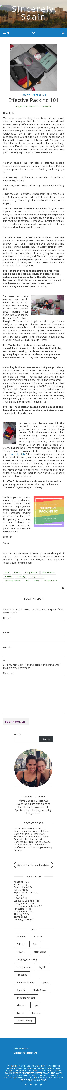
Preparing (39, 95)
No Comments (43, 106)
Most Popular (48, 572)
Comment (8, 673)
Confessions (20, 887)
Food (16, 895)
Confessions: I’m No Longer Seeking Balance (33, 848)
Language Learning (24, 900)
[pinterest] (41, 1084)
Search (17, 734)
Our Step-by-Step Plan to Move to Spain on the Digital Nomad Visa (32, 843)
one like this (18, 454)
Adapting (18, 881)
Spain (45, 982)
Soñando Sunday (25, 982)
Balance (18, 884)
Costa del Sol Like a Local (27, 828)
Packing (8, 576)
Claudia (38, 936)
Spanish (21, 989)
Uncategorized (22, 919)
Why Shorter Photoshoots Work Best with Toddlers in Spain (31, 838)
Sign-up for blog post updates (33, 864)
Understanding (25, 1020)
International (39, 951)
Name (7, 618)
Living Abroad (31, 572)
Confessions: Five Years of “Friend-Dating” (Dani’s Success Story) (32, 832)
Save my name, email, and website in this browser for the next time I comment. (31, 666)
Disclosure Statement (25, 1052)
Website (7, 647)
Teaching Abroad (12, 580)
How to (26, 95)
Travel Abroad (50, 580)
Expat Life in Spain (23, 892)
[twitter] (31, 1084)
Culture (17, 889)
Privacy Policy (21, 1048)
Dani (7, 572)
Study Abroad (36, 576)
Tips (27, 580)
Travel (36, 580)
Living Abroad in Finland (26, 905)
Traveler (36, 1012)
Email (7, 632)
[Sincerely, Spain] (33, 14)
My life (42, 967)
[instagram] (36, 1084)
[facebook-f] (26, 1084)
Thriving (18, 914)
